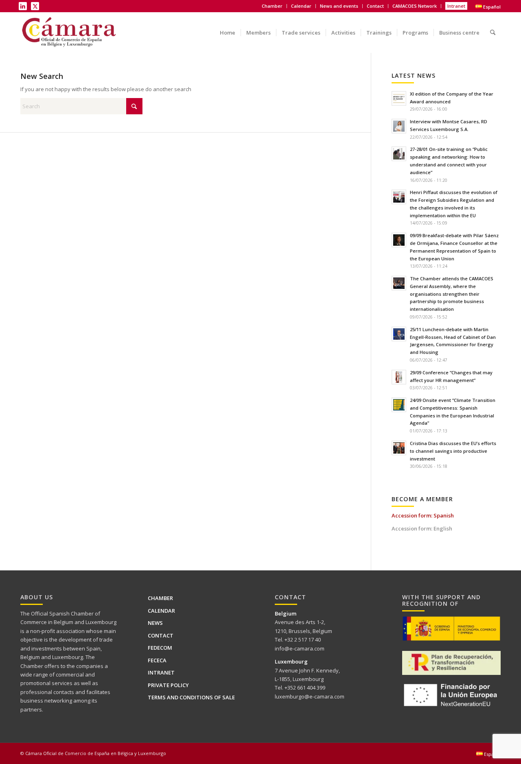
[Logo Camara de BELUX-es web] (70, 32)
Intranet (456, 6)
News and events (339, 6)
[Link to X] (35, 6)
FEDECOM (160, 647)
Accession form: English (422, 528)
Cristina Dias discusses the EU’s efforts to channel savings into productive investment (453, 451)
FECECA (157, 660)
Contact (375, 6)
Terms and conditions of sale (191, 697)
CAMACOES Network (414, 6)
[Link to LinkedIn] (23, 6)
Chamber (160, 598)
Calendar (301, 6)
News (155, 622)
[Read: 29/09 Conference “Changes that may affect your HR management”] (399, 377)
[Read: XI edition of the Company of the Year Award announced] (399, 98)
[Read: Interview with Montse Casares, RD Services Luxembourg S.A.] (399, 126)
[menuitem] (272, 6)
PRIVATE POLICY (168, 685)
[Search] (493, 26)
